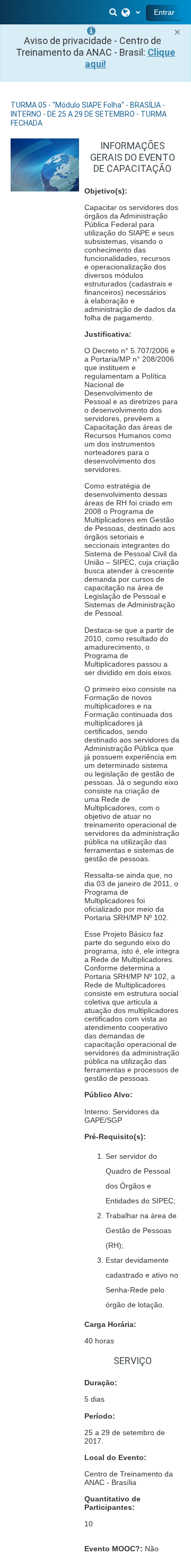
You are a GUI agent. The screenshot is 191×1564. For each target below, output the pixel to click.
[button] (114, 12)
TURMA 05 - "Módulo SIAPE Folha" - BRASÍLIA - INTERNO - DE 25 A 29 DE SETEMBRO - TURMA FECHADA (89, 114)
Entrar (164, 12)
